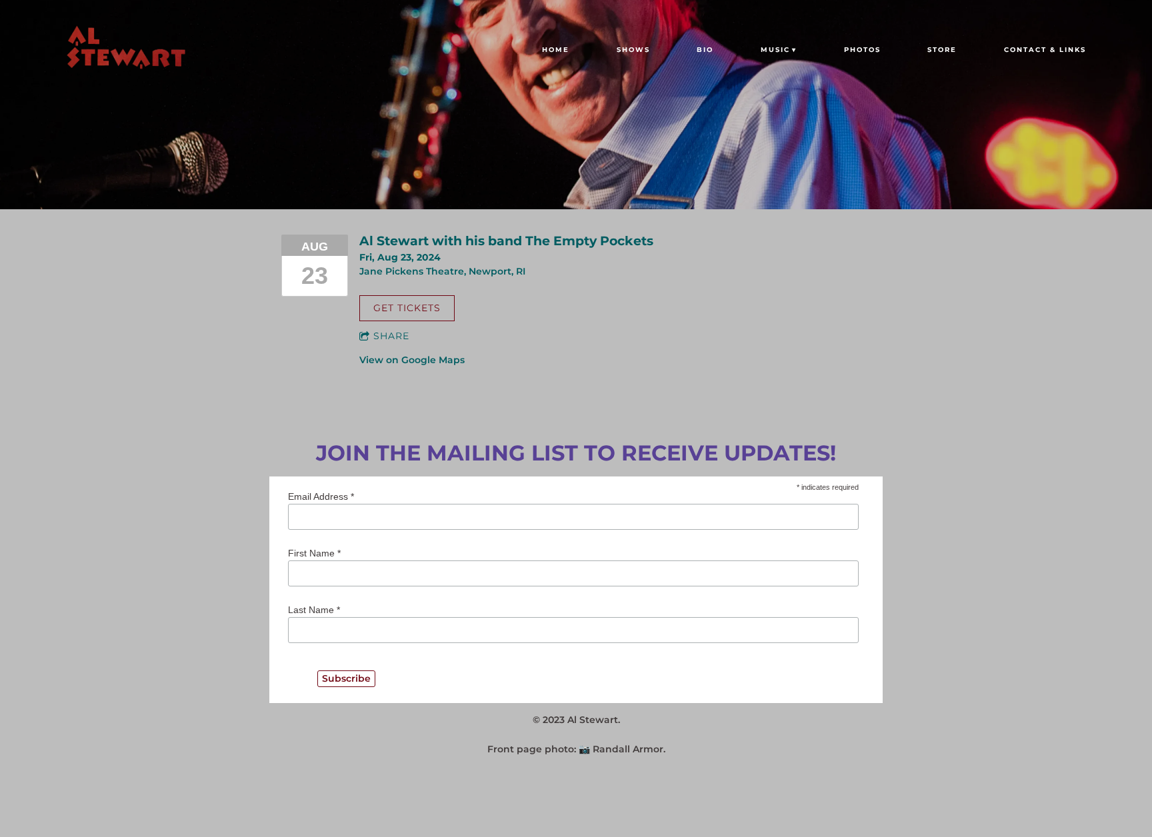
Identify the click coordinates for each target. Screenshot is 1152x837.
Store (942, 49)
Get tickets (407, 308)
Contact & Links (1045, 49)
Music (775, 49)
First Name (314, 553)
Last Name (314, 609)
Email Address (321, 496)
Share (391, 336)
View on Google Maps (412, 360)
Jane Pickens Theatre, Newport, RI (442, 271)
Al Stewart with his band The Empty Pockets (506, 241)
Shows (633, 49)
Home (555, 49)
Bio (705, 49)
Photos (862, 49)
